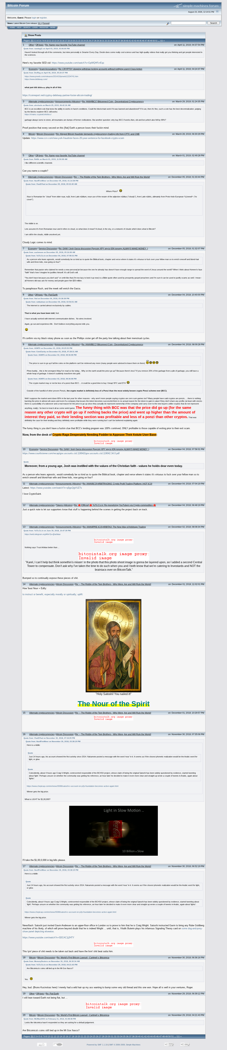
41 (130, 41)
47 (146, 41)
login (34, 18)
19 (71, 41)
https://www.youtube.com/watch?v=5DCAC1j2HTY (48, 937)
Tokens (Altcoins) (64, 505)
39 (124, 41)
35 (114, 41)
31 (103, 41)
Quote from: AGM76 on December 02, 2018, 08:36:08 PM (52, 355)
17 (66, 41)
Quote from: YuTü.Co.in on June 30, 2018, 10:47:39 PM (47, 531)
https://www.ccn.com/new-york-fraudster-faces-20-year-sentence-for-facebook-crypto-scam (77, 138)
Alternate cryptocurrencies (41, 101)
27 (93, 41)
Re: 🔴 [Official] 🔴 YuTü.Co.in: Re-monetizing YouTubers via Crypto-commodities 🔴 (115, 505)
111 (161, 41)
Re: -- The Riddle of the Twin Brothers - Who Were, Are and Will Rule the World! (112, 177)
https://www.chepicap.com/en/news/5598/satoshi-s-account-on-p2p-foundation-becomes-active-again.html (72, 786)
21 (77, 41)
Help (19, 27)
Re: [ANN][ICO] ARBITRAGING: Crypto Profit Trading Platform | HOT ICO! (117, 484)
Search (26, 27)
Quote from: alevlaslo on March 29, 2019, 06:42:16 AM (47, 105)
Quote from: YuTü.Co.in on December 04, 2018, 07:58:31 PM (51, 256)
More (52, 27)
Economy (33, 69)
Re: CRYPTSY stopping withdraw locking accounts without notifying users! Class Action (100, 69)
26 (90, 41)
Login (35, 27)
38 (122, 41)
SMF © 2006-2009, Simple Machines (124, 1045)
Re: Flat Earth (51, 295)
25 (87, 41)
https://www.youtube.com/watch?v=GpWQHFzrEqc (78, 62)
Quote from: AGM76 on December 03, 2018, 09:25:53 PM (48, 348)
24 (85, 41)
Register (44, 27)
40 (127, 41)
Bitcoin (32, 134)
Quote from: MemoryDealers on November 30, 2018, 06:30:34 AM (52, 961)
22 (79, 41)
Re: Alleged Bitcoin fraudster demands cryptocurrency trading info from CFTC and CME (98, 134)
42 (132, 41)
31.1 (40, 23)
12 (53, 41)
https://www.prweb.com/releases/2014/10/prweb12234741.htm (51, 76)
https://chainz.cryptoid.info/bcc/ (38, 114)
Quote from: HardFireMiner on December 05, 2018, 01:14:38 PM (51, 181)
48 (148, 41)
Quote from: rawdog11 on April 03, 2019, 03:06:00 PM (47, 49)
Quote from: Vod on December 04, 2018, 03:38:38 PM (46, 298)
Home (12, 27)
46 (143, 41)
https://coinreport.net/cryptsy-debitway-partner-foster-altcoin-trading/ (57, 95)
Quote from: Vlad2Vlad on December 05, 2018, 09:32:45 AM (51, 184)
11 (50, 41)
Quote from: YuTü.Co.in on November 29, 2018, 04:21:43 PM (51, 965)
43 (135, 41)
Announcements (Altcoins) (68, 101)
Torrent (46, 23)
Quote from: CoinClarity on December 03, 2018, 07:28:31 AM (52, 352)
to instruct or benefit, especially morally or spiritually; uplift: (53, 594)
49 (151, 41)
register (43, 18)
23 (82, 41)
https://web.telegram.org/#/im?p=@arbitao (42, 534)
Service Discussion (48, 248)
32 (106, 41)
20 (74, 41)
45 (140, 41)
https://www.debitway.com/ (36, 79)
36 (116, 41)
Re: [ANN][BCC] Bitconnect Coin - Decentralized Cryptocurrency (113, 101)
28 (95, 41)
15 (61, 41)
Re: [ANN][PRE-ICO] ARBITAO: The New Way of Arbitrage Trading (114, 527)
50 (154, 41)
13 (55, 41)
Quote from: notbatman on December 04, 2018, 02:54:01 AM (51, 302)
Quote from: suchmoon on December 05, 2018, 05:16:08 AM (49, 252)
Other (31, 45)
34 (111, 41)
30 (100, 41)
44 (138, 41)
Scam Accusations (48, 69)
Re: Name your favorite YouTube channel (65, 45)
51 (156, 41)
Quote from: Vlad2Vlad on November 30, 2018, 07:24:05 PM (49, 738)
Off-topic (40, 45)
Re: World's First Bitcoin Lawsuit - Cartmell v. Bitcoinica (83, 957)
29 (98, 41)
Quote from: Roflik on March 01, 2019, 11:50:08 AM (45, 159)
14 (58, 41)
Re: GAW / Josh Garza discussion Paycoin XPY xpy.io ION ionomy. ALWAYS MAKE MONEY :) (103, 248)
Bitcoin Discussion (45, 134)
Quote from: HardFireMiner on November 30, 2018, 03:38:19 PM (53, 741)
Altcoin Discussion (63, 177)
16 (63, 41)
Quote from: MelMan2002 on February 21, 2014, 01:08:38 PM (50, 1019)
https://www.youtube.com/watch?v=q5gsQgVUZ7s (56, 487)
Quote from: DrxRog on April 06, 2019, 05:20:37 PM (46, 73)
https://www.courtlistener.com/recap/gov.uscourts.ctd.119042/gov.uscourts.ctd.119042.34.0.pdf (71, 453)
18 (69, 41)
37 (119, 41)
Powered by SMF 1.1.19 (97, 1045)
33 (108, 41)
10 (47, 41)
